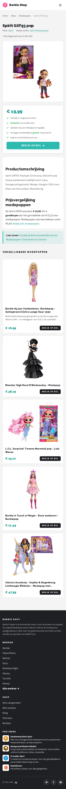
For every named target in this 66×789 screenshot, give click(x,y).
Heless (6, 683)
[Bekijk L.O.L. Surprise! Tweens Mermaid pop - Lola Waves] (33, 422)
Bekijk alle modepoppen (26, 223)
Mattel (6, 658)
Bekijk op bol (31, 145)
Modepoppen (25, 15)
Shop (13, 15)
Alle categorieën (12, 702)
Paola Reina (9, 653)
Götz (5, 663)
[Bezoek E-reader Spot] (6, 758)
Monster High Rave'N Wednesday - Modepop (32, 385)
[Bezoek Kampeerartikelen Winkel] (6, 748)
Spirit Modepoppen (39, 30)
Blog (5, 712)
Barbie (6, 648)
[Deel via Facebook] (53, 782)
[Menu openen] (60, 5)
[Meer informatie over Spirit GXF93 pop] (33, 71)
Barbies (7, 723)
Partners (7, 718)
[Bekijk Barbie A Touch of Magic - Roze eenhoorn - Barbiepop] (33, 489)
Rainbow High (10, 668)
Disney (6, 673)
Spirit (10, 30)
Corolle (7, 678)
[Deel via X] (46, 782)
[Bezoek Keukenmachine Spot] (6, 738)
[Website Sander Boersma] (16, 782)
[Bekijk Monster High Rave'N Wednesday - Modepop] (33, 358)
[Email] (60, 782)
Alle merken (9, 707)
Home (5, 15)
